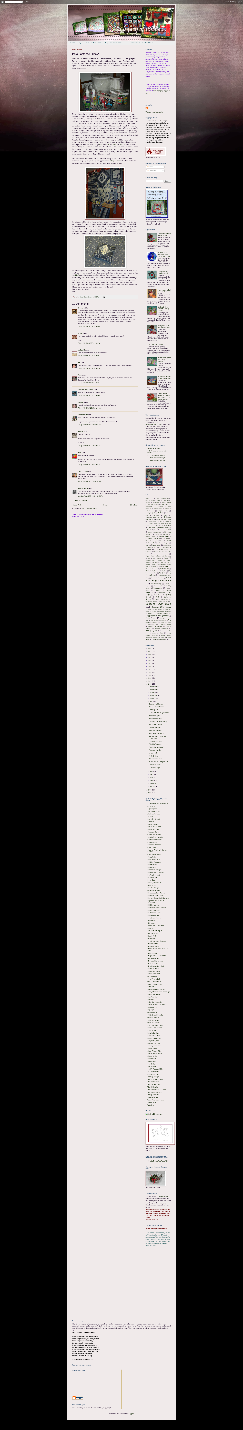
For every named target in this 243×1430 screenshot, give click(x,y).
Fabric (157, 534)
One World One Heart (157, 578)
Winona (80, 402)
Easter (168, 530)
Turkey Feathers (153, 1095)
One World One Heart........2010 (163, 272)
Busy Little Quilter (153, 829)
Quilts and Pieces (153, 1023)
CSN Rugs (151, 528)
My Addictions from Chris (155, 966)
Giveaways (155, 545)
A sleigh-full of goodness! (157, 344)
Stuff (155, 618)
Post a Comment (81, 500)
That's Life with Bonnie (155, 1079)
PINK (167, 588)
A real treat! (153, 753)
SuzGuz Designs (153, 1072)
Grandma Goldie (162, 549)
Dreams (162, 530)
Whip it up (150, 1105)
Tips (148, 624)
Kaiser (166, 558)
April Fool (166, 500)
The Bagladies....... (155, 710)
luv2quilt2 (81, 350)
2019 (150, 657)
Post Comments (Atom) (89, 509)
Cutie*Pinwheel (162, 1196)
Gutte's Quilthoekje (153, 890)
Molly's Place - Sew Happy (156, 956)
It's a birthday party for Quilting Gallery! (164, 359)
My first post (155, 570)
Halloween (149, 551)
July (151, 701)
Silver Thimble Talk (153, 1051)
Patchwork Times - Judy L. (156, 989)
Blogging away (163, 511)
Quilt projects (161, 592)
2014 (150, 672)
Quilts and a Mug (153, 1020)
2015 (150, 669)
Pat (79, 362)
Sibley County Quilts (164, 611)
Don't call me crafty (153, 875)
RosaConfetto (152, 1030)
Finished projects (165, 536)
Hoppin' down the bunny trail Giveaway (158, 556)
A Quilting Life (152, 809)
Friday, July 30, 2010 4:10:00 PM (89, 446)
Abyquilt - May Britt (153, 811)
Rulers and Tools (164, 601)
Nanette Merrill (83, 488)
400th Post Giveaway (162, 498)
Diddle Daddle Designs (155, 872)
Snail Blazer (151, 1059)
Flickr (161, 540)
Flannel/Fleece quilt (151, 540)
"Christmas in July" (155, 741)
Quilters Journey (153, 1018)
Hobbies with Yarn (153, 905)
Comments (152, 171)
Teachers (163, 620)
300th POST (149, 498)
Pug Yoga (150, 1010)
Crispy (80, 333)
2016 (150, 666)
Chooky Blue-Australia (155, 837)
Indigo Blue (151, 920)
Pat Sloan (150, 987)
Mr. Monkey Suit (152, 963)
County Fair (154, 525)
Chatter (166, 515)
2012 (150, 678)
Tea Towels (154, 620)
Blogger (130, 1414)
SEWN (154, 611)
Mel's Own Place (153, 946)
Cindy (160, 521)
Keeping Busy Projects (154, 560)
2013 (150, 675)
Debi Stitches (152, 865)
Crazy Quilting (166, 526)
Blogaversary (158, 508)
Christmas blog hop (152, 517)
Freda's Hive (151, 885)
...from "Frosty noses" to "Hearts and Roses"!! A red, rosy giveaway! (164, 396)
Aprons (148, 502)
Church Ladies (152, 521)
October (152, 692)
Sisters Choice (152, 1056)
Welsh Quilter (152, 1102)
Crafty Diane (151, 847)
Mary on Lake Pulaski (85, 390)
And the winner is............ (157, 765)
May (151, 774)
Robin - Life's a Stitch (154, 1028)
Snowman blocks (162, 614)
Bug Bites (156, 515)
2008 (150, 793)
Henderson (156, 554)
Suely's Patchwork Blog (155, 1069)
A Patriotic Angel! (155, 768)
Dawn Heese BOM (153, 859)
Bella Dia (150, 822)
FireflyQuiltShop (114, 161)
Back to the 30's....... (156, 704)
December (153, 686)
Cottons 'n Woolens (154, 845)
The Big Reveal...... (155, 744)
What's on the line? (155, 719)
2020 (150, 654)
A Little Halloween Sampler (156, 458)
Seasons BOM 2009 (158, 604)
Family (165, 534)
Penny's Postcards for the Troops (158, 992)
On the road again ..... (156, 724)
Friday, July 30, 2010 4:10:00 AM (89, 326)
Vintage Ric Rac (153, 1097)
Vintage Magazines (161, 628)
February (153, 783)
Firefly (77, 275)
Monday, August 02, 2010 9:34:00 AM (90, 496)
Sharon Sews (152, 1048)
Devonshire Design (154, 870)
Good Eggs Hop (153, 547)
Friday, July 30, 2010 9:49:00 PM (89, 465)
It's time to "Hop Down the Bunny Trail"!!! (163, 309)
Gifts (147, 545)
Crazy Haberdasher (154, 854)
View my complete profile (154, 112)
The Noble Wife (152, 1087)
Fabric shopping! (155, 716)
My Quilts (162, 573)
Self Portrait (158, 609)
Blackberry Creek (153, 824)
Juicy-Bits (150, 928)
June (151, 771)
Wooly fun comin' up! (156, 747)
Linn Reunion (165, 562)
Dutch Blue (151, 880)
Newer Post (77, 505)
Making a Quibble (153, 448)
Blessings (160, 506)
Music (147, 570)
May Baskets (162, 564)
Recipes (165, 599)
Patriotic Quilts (158, 586)
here (100, 145)
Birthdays (165, 504)
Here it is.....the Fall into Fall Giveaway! (164, 291)
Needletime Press (153, 971)
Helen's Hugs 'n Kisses (155, 895)
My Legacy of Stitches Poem (90, 43)
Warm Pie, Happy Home (155, 1100)
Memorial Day (155, 566)
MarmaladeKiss (152, 944)
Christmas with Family (163, 519)
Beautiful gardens (153, 504)
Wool (161, 633)
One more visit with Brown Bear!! (164, 234)
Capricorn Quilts (153, 832)
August (152, 698)
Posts (150, 167)
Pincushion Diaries (153, 994)
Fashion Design (150, 536)
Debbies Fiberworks (154, 862)
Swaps (162, 618)
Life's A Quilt (151, 936)
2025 (150, 648)
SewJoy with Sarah (154, 1046)
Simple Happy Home (154, 1054)
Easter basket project (154, 532)
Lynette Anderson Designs (156, 941)
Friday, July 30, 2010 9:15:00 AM (89, 395)
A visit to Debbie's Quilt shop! (159, 713)
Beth (79, 452)
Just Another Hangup (154, 931)
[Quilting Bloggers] (154, 1114)
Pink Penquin (152, 997)
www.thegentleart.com (153, 424)
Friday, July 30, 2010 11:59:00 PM (89, 481)
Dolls (155, 530)
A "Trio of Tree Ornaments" (156, 455)
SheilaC (80, 431)
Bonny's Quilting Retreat (154, 513)
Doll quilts (148, 530)
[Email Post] (103, 297)
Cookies (150, 523)
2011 (150, 681)
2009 (150, 790)
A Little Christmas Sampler (156, 460)
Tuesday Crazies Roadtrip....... (159, 722)
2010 (150, 684)
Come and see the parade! (158, 762)
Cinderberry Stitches (154, 840)
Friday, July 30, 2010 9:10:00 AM (89, 383)
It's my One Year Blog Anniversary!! (164, 326)
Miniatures (164, 566)
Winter (154, 633)
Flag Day (165, 538)
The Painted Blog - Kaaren (156, 1090)
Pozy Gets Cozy (152, 1007)
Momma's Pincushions (155, 961)
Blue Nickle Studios (154, 827)
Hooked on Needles (154, 913)
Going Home (167, 545)
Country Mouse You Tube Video (158, 1161)
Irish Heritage (157, 558)
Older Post (133, 505)
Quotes (157, 599)
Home (72, 43)
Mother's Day (164, 568)
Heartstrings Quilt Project (156, 893)
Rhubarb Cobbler (151, 601)
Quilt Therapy (152, 1012)
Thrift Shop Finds (166, 622)
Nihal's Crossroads (153, 974)
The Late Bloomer (153, 1084)
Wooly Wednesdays (159, 639)
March (152, 780)
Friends (168, 540)
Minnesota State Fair (152, 568)
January (153, 786)
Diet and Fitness (163, 527)
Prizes (147, 590)
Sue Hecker (151, 1064)
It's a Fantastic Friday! (156, 707)
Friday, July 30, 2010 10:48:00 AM (89, 425)
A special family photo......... (116, 43)
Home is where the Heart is (156, 908)
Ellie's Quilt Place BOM (155, 883)
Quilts (157, 597)
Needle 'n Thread (153, 969)
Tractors (154, 624)
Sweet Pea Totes (153, 1074)
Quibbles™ (158, 590)
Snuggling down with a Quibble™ (157, 616)
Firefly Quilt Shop (154, 538)
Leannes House (152, 933)
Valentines (158, 626)
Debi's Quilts (151, 867)
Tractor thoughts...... (156, 728)
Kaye (80, 375)
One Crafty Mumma (154, 981)
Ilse (149, 558)
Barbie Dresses (166, 502)
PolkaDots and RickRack (156, 1005)
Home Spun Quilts (153, 910)
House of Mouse (153, 915)
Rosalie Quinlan (153, 1033)
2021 (150, 652)
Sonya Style (151, 1061)
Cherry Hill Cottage (154, 834)
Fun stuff (151, 543)
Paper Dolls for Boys (154, 984)
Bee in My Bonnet (153, 819)
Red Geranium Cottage (155, 1025)
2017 (150, 663)
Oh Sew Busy (152, 976)
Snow (150, 613)
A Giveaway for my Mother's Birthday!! (164, 377)
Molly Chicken (152, 953)
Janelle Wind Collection (155, 926)
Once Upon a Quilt (153, 979)
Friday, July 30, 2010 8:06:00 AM (89, 356)
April (151, 777)
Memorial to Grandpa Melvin (142, 43)
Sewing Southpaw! (153, 1043)
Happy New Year (159, 551)
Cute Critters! (153, 756)
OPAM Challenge (156, 583)
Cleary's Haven (152, 842)
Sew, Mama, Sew (153, 1041)
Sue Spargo (151, 1066)
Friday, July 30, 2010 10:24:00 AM (89, 408)
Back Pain (156, 502)
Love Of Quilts (83, 471)
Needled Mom (83, 415)
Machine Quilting (150, 564)
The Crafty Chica (153, 1082)
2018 (150, 660)
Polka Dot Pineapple (154, 1002)
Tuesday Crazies (165, 624)
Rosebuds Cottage (153, 1035)
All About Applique (153, 814)
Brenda (80, 308)
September (154, 695)
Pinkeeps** (151, 999)
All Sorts (150, 816)
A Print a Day (151, 806)
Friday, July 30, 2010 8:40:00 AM (89, 368)
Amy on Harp (150, 500)
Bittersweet (149, 506)
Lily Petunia (151, 938)
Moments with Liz (153, 958)
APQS (158, 500)
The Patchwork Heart (154, 1092)
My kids (164, 570)
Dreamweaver (152, 877)
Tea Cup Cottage (153, 1077)
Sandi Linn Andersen (86, 297)
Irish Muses (151, 923)
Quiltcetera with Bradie (155, 1015)
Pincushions (157, 588)
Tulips (150, 626)
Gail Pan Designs (162, 543)
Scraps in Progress (153, 1038)
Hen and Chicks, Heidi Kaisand (158, 898)
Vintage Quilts (151, 631)
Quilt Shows (158, 594)
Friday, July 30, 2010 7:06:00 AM (89, 343)
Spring (148, 618)
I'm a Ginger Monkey (154, 918)
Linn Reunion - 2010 (156, 733)
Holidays (165, 554)
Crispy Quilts (151, 857)
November (153, 690)
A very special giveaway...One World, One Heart (164, 254)
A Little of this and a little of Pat (157, 804)
